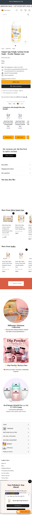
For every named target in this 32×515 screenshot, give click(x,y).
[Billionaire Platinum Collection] (16, 310)
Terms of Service (5, 475)
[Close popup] (29, 495)
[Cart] (25, 10)
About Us (3, 463)
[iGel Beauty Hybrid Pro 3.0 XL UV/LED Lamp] (16, 390)
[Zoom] (25, 41)
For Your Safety (5, 473)
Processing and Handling (7, 470)
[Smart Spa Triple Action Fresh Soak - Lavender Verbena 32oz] (20, 116)
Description (4, 165)
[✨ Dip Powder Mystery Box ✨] (16, 350)
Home (2, 48)
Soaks (13, 48)
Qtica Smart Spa (5, 57)
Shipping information (7, 169)
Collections (8, 48)
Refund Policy (4, 480)
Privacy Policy (4, 478)
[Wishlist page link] (17, 10)
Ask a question (5, 173)
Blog (2, 466)
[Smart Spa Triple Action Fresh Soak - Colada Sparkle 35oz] (8, 116)
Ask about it (18, 506)
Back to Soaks (17, 283)
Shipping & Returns (6, 468)
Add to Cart (8, 137)
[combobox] (16, 14)
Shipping (3, 78)
